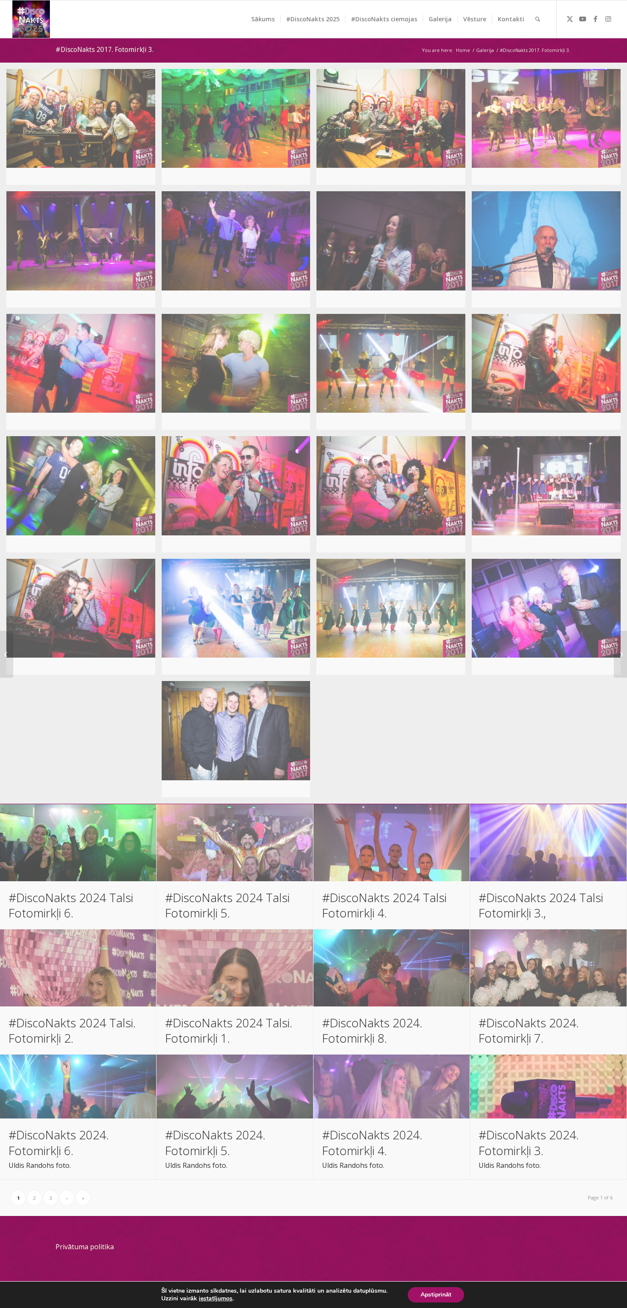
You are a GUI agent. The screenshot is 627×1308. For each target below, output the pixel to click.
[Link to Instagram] (608, 18)
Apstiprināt (436, 1295)
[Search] (538, 19)
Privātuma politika (84, 1246)
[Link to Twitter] (569, 18)
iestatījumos (215, 1298)
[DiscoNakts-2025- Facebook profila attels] (31, 19)
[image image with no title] (84, 130)
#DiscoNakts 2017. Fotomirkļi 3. (104, 50)
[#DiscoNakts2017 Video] (620, 654)
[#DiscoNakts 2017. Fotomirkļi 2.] (6, 654)
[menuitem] (263, 19)
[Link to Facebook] (595, 18)
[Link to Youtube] (582, 18)
